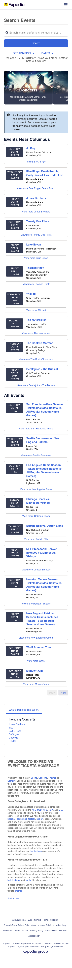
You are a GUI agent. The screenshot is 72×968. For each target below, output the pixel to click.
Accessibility (34, 935)
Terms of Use (51, 930)
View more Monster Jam (36, 684)
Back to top (13, 898)
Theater (52, 777)
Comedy (11, 780)
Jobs (33, 925)
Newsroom (8, 930)
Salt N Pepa (15, 731)
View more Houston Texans (36, 603)
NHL (45, 809)
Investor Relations (46, 925)
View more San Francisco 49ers (36, 428)
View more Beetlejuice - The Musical (36, 385)
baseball (12, 818)
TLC (11, 727)
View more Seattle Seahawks (36, 455)
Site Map (63, 930)
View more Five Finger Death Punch (36, 188)
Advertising (61, 925)
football (31, 818)
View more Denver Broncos (36, 569)
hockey (40, 818)
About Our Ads (21, 930)
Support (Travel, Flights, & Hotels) (43, 919)
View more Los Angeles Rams (36, 489)
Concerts (43, 777)
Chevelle (13, 737)
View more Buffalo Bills (36, 539)
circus (17, 880)
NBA (51, 809)
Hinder (12, 741)
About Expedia (19, 919)
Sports (34, 777)
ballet (10, 880)
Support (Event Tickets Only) (16, 925)
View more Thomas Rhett (36, 284)
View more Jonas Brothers (36, 211)
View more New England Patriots (36, 637)
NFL (34, 809)
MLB (39, 809)
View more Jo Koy (36, 161)
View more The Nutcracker (36, 333)
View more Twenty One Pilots (36, 234)
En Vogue (14, 734)
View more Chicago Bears (36, 516)
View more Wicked (36, 310)
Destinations (36, 851)
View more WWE (36, 660)
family (28, 880)
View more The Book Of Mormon (36, 359)
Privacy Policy (36, 930)
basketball (22, 818)
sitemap (18, 890)
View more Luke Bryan (36, 258)
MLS (61, 809)
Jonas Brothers (17, 724)
